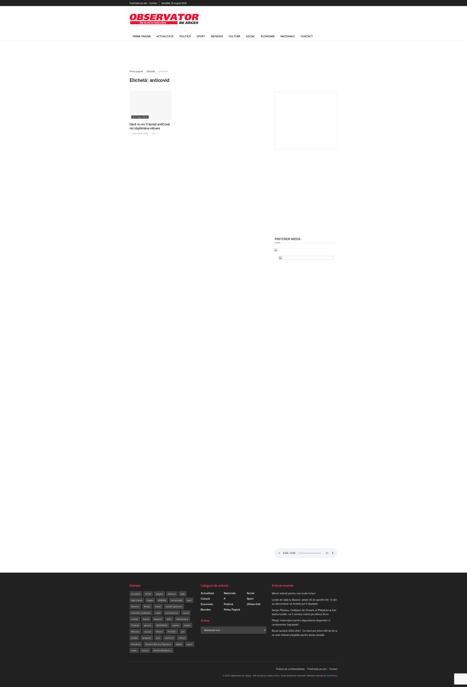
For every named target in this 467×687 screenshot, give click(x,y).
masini (175, 625)
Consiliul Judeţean (141, 612)
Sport (201, 36)
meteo (187, 625)
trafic (134, 650)
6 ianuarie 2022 (139, 133)
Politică (185, 36)
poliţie (134, 637)
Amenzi (172, 593)
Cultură (234, 36)
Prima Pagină (141, 36)
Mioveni (135, 631)
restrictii (169, 637)
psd (158, 637)
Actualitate (165, 36)
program (146, 637)
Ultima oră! (254, 604)
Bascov (135, 606)
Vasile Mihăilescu (163, 650)
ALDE (148, 593)
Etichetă (151, 71)
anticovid (163, 71)
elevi (169, 618)
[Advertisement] (271, 19)
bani (189, 600)
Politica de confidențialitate (290, 669)
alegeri (159, 593)
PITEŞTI (172, 631)
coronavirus (171, 612)
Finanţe (135, 625)
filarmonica (182, 618)
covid (186, 612)
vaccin (145, 650)
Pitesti (159, 631)
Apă (183, 593)
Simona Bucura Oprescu (158, 644)
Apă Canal (136, 600)
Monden (217, 36)
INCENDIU (161, 625)
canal (158, 606)
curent (134, 618)
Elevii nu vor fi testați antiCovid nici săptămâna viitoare (150, 126)
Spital (179, 644)
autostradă (176, 600)
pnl (182, 631)
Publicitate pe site (138, 3)
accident (135, 593)
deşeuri (158, 618)
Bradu (147, 606)
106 (153, 133)
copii (158, 612)
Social (250, 36)
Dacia (146, 618)
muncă (147, 631)
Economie (268, 36)
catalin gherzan (174, 606)
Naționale (287, 36)
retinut (182, 637)
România (135, 644)
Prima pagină (136, 71)
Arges (150, 600)
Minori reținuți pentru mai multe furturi (293, 593)
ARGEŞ (162, 600)
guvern (147, 625)
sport (189, 644)
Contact (153, 3)
